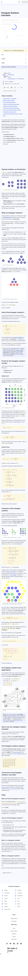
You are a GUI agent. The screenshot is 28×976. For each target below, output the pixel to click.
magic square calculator (13, 788)
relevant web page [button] (17, 752)
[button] (14, 50)
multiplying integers (17, 421)
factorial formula (19, 350)
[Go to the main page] (7, 2)
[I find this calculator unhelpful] (8, 87)
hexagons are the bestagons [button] (11, 571)
